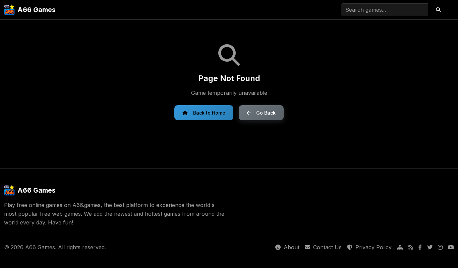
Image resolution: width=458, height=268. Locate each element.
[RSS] (410, 247)
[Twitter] (430, 247)
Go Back (266, 113)
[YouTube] (451, 247)
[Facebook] (420, 247)
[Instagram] (440, 247)
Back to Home (209, 113)
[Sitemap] (400, 247)
